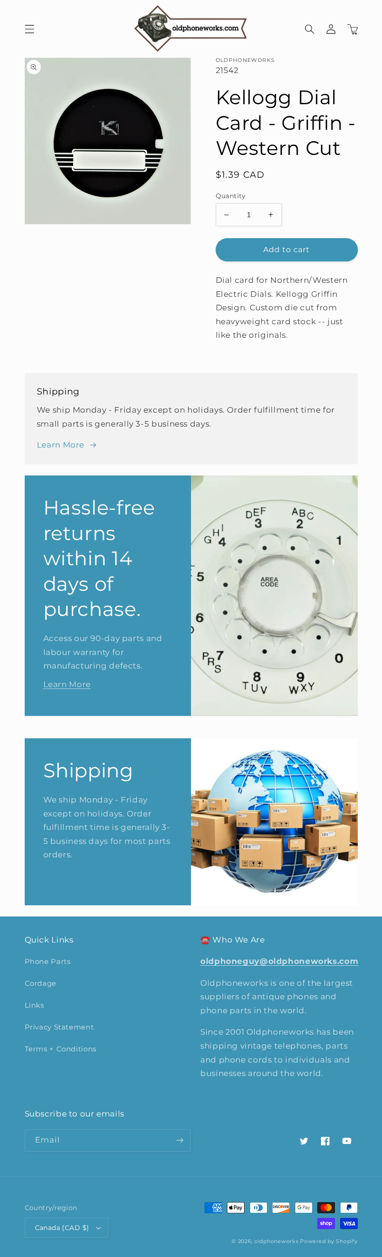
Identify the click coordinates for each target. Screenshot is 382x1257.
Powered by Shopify (328, 1241)
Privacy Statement (59, 1027)
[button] (29, 29)
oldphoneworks (276, 1241)
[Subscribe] (180, 1140)
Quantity (231, 196)
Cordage (40, 983)
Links (34, 1005)
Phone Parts (48, 961)
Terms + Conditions (60, 1049)
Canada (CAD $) (62, 1227)
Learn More (60, 444)
